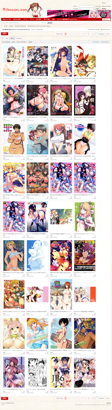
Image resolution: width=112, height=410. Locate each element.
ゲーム (25, 19)
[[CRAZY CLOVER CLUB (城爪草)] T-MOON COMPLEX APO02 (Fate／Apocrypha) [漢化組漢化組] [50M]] (61, 100)
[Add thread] (4, 33)
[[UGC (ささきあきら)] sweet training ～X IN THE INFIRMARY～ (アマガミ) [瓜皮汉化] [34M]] (85, 139)
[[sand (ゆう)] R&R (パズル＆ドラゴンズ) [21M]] (14, 294)
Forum (5, 26)
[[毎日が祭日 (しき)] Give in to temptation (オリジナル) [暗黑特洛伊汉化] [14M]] (61, 139)
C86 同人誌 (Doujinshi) (20, 26)
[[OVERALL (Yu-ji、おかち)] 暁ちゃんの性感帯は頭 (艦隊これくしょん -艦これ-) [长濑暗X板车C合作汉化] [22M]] (37, 61)
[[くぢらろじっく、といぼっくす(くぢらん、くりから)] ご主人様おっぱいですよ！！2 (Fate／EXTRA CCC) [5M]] (14, 333)
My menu (106, 19)
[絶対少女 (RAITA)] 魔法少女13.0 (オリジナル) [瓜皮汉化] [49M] (17, 233)
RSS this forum (106, 29)
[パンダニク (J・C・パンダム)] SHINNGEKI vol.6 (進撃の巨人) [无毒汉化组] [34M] (22, 78)
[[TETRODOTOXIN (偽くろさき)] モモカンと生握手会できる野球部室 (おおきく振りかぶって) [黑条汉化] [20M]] (14, 139)
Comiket (11, 26)
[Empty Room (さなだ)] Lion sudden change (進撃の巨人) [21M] (18, 272)
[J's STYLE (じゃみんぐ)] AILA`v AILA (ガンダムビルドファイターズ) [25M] (44, 272)
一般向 (6, 38)
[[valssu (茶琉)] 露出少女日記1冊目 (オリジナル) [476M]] (61, 294)
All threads (7, 42)
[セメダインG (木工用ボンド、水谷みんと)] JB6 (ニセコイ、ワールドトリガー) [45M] (70, 389)
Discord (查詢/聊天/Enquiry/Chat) (67, 19)
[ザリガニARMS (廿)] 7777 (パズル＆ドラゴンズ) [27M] (87, 350)
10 (88, 34)
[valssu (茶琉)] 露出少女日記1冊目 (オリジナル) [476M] (63, 311)
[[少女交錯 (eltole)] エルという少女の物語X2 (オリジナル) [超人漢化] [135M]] (37, 100)
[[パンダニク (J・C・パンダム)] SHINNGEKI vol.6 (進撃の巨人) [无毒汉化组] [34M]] (14, 61)
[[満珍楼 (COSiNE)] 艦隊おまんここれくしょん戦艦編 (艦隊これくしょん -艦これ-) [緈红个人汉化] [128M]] (37, 177)
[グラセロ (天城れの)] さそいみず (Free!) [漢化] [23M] (39, 156)
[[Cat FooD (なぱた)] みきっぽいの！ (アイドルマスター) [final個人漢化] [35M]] (85, 216)
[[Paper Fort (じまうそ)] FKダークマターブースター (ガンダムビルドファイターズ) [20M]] (85, 255)
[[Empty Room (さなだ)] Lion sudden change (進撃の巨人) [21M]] (14, 255)
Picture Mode (105, 42)
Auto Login (98, 6)
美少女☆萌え (17, 19)
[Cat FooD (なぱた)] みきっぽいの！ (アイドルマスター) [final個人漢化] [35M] (92, 233)
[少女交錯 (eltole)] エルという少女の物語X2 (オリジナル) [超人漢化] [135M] (44, 117)
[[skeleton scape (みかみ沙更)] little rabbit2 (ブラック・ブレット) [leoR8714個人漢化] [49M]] (37, 294)
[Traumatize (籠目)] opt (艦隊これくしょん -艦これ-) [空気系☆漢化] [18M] (67, 233)
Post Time (23, 42)
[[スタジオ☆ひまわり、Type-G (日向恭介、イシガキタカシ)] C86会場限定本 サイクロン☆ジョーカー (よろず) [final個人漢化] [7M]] (37, 372)
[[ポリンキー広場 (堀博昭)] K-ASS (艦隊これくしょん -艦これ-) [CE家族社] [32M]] (37, 216)
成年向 (12, 38)
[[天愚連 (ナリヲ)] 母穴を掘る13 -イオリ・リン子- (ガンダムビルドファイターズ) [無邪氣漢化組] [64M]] (14, 100)
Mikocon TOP (7, 19)
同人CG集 (47, 19)
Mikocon (2, 26)
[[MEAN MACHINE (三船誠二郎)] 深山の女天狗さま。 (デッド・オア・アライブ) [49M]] (61, 255)
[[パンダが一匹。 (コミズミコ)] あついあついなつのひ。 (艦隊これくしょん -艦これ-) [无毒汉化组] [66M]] (61, 61)
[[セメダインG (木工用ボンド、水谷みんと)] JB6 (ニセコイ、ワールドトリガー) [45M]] (61, 372)
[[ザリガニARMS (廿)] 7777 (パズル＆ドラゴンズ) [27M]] (85, 333)
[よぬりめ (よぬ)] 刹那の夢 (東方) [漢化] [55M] (84, 78)
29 (21, 120)
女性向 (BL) (19, 38)
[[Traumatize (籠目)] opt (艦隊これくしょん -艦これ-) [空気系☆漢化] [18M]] (61, 216)
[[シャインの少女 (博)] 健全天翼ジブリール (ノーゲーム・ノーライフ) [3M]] (14, 372)
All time (13, 42)
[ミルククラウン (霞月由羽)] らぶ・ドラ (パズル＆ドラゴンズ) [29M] (90, 389)
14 (45, 120)
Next (107, 34)
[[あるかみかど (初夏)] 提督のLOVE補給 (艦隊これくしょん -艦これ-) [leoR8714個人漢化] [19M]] (85, 294)
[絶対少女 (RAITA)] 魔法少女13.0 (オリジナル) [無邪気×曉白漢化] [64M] (90, 195)
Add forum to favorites (94, 29)
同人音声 (38, 19)
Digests (30, 42)
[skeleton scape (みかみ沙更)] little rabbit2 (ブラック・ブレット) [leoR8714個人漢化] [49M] (48, 311)
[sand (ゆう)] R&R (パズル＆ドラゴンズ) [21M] (14, 311)
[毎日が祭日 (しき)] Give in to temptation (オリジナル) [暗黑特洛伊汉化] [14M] (68, 156)
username (75, 6)
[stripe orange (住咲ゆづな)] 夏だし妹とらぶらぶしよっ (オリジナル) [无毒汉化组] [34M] (23, 195)
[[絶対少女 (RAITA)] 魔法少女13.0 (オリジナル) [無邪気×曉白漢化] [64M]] (85, 177)
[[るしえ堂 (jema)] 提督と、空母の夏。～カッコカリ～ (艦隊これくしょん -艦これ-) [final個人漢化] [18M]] (61, 333)
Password (75, 8)
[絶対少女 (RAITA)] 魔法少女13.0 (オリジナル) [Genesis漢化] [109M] (66, 195)
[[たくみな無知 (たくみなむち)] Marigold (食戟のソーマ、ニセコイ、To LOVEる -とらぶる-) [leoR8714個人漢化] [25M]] (37, 333)
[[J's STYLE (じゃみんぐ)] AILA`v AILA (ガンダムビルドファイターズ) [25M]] (37, 255)
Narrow (104, 3)
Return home (60, 34)
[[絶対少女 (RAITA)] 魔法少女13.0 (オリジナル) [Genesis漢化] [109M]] (61, 177)
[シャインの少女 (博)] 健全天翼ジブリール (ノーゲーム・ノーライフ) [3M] (20, 389)
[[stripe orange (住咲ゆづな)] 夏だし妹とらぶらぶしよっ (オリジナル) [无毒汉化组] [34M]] (14, 177)
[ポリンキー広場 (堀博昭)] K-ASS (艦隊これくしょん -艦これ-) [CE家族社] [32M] (45, 233)
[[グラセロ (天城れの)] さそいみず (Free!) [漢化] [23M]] (37, 139)
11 (21, 81)
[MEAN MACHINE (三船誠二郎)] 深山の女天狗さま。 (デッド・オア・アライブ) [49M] (70, 272)
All (2, 38)
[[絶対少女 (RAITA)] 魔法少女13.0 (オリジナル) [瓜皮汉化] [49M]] (14, 216)
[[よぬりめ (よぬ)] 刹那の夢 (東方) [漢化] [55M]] (85, 61)
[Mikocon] (22, 17)
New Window (96, 42)
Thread (44, 22)
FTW (4, 80)
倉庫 (53, 19)
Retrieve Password (106, 6)
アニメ (32, 19)
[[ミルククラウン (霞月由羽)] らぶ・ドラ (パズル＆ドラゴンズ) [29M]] (85, 372)
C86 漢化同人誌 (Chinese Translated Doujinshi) (16, 29)
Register (104, 8)
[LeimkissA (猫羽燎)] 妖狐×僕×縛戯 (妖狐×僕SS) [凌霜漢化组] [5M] (89, 117)
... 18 (92, 34)
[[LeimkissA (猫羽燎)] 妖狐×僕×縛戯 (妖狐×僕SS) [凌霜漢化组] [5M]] (85, 100)
